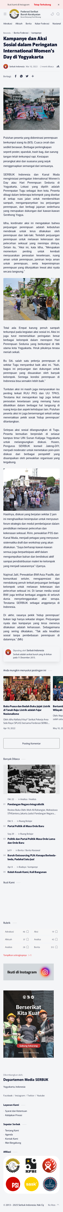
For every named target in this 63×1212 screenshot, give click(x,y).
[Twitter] (30, 1095)
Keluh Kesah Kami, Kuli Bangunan (27, 872)
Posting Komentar (31, 743)
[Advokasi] (7, 23)
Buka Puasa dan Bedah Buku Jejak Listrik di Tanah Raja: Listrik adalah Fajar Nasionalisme (26, 710)
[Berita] (29, 23)
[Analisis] (32, 799)
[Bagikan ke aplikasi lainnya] (33, 76)
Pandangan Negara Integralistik (26, 804)
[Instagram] (20, 1095)
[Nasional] (57, 23)
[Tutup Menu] (59, 4)
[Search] (57, 13)
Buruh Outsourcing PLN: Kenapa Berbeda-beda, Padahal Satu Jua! (32, 857)
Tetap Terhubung (42, 4)
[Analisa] (24, 799)
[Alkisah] (18, 23)
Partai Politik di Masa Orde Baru (26, 826)
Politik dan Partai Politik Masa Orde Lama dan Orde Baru (31, 840)
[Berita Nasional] (33, 850)
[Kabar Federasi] (42, 23)
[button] (52, 13)
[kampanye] (33, 866)
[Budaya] (23, 866)
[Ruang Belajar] (25, 821)
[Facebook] (8, 1095)
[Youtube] (41, 1095)
